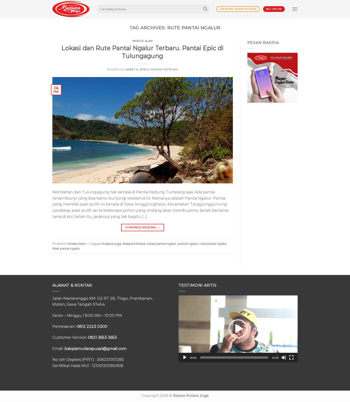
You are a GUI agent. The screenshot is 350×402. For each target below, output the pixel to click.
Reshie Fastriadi (164, 69)
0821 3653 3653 (102, 337)
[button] (238, 328)
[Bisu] (283, 357)
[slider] (234, 357)
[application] (238, 328)
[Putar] (184, 357)
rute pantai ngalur (213, 243)
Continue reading (142, 227)
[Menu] (295, 9)
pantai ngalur (188, 243)
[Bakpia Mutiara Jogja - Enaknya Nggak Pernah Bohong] (71, 9)
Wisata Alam (142, 41)
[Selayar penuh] (291, 357)
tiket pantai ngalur (66, 248)
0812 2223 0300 (92, 326)
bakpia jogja (112, 243)
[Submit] (205, 9)
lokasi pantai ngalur (161, 243)
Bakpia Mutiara (134, 243)
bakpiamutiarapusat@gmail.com (95, 348)
